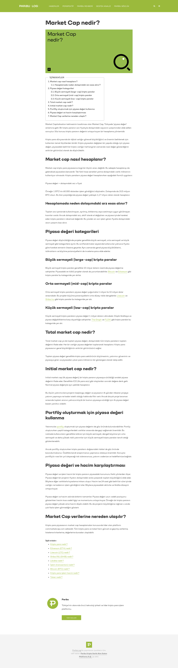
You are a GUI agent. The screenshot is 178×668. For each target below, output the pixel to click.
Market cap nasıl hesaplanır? (63, 81)
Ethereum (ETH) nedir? (61, 548)
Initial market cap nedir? (61, 106)
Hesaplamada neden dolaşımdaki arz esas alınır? (78, 85)
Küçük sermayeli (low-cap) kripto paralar (74, 99)
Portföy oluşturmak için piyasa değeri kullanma (72, 109)
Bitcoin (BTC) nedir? (60, 569)
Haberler (54, 6)
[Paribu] (89, 645)
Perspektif (68, 6)
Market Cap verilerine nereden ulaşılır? (68, 116)
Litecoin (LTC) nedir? (60, 552)
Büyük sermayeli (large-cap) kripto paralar (75, 92)
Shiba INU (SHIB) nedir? (61, 557)
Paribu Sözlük (121, 6)
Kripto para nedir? (59, 544)
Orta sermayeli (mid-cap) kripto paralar (73, 95)
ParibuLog (76, 650)
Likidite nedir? (57, 561)
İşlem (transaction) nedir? (62, 565)
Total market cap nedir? (61, 102)
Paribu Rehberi (85, 6)
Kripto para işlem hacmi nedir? (64, 573)
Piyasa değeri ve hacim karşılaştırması (68, 113)
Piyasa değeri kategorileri (62, 88)
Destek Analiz (103, 6)
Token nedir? (56, 577)
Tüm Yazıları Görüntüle (71, 618)
